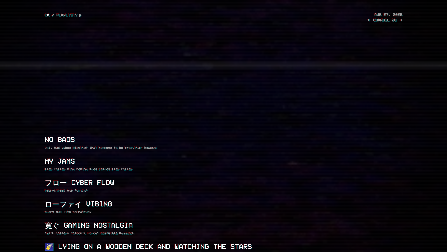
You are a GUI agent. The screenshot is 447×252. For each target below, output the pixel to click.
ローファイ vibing (78, 203)
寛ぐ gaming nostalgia (89, 225)
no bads (60, 139)
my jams (60, 161)
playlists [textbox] (66, 15)
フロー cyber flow (79, 182)
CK (47, 15)
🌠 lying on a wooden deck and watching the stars (148, 246)
